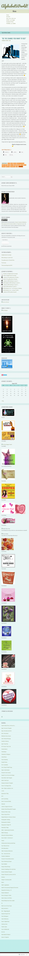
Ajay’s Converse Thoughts (6, 728)
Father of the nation (20, 163)
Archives (8, 16)
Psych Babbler (4, 864)
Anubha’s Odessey (5, 741)
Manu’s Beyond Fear (5, 814)
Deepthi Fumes (4, 762)
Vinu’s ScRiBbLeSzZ (5, 929)
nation (25, 164)
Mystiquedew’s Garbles (5, 822)
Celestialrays (3, 751)
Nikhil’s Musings (4, 832)
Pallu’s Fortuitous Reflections (7, 850)
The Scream (3, 262)
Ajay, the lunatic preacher (6, 730)
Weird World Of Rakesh (5, 934)
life (17, 164)
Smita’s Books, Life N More (6, 898)
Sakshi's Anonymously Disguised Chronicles (9, 887)
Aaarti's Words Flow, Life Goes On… (8, 725)
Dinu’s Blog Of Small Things (6, 767)
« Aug (2, 400)
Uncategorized (4, 163)
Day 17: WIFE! (16, 290)
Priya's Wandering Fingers (6, 861)
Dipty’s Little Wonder (5, 770)
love (19, 164)
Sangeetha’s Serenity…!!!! (6, 890)
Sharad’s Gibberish (5, 892)
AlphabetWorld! (14, 5)
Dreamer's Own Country (6, 772)
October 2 (3, 166)
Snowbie (4, 273)
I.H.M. (2, 790)
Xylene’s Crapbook (5, 937)
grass (9, 164)
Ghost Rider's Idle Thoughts (6, 777)
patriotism (8, 166)
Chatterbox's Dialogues (5, 754)
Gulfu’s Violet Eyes (5, 780)
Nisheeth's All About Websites (7, 835)
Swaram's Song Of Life (5, 913)
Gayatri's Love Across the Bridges (7, 775)
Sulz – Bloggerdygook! (5, 911)
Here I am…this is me (11, 18)
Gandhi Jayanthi (4, 164)
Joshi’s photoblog (4, 798)
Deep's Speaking (4, 759)
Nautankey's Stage (5, 827)
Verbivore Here (4, 924)
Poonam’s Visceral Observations (7, 858)
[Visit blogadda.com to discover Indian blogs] (4, 375)
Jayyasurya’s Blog (4, 793)
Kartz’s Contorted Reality (6, 801)
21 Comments (21, 166)
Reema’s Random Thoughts (6, 871)
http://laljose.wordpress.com (7, 788)
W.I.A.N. (3, 931)
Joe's (2, 796)
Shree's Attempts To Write (6, 895)
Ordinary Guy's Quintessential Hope (8, 843)
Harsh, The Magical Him (6, 785)
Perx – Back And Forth (5, 853)
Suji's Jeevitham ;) (4, 908)
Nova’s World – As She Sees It (7, 837)
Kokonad (3, 803)
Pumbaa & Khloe (9, 21)
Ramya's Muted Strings (5, 866)
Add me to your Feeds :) (6, 233)
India (15, 164)
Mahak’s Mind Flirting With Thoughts (8, 809)
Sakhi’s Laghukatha (5, 884)
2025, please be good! (12, 292)
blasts (9, 163)
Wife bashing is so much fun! (7, 257)
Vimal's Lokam (4, 926)
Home (7, 15)
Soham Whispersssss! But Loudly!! (8, 900)
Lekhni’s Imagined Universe (6, 806)
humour (12, 164)
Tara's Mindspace (4, 916)
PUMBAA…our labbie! (11, 23)
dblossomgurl (5, 282)
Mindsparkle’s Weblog (5, 819)
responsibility (12, 166)
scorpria (4, 277)
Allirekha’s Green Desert (6, 736)
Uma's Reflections (4, 918)
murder (22, 164)
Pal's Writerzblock (4, 848)
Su (1, 903)
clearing (14, 163)
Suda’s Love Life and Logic (6, 905)
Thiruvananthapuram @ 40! (6, 265)
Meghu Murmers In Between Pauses (8, 817)
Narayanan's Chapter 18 (6, 824)
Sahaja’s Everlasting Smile (6, 879)
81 (4, 363)
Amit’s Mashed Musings (6, 738)
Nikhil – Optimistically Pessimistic (7, 830)
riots (17, 166)
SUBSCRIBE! (5, 242)
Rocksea (3, 877)
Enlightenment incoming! (6, 254)
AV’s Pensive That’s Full (6, 746)
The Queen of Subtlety (17, 288)
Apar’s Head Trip (4, 743)
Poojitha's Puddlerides (5, 856)
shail (4, 275)
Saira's (2, 882)
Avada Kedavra (4, 749)
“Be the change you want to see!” (14, 38)
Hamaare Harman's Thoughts (7, 783)
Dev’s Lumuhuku (4, 764)
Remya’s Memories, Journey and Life (8, 874)
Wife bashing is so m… (7, 288)
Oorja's (2, 840)
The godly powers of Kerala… (13, 277)
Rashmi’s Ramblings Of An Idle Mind (8, 869)
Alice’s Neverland (4, 733)
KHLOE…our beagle (10, 20)
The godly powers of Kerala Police (7, 260)
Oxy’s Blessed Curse (5, 845)
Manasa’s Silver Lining (5, 811)
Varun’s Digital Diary (5, 921)
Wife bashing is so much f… (13, 281)
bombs (12, 163)
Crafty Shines (4, 756)
